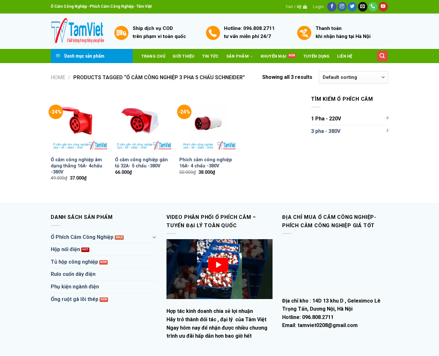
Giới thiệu (184, 56)
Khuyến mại (274, 56)
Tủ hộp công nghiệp (74, 262)
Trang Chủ (153, 56)
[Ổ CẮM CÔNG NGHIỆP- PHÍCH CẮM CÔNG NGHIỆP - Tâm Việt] (77, 31)
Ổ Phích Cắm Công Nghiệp (82, 237)
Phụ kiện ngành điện (75, 287)
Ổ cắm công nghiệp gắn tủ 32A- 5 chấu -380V (141, 163)
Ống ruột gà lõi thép (74, 299)
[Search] (382, 56)
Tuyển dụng (316, 56)
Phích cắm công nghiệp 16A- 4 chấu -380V (205, 163)
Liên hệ (345, 56)
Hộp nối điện (65, 249)
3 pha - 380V (325, 131)
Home (58, 77)
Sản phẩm (237, 56)
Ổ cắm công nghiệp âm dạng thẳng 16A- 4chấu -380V (76, 165)
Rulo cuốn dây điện (73, 274)
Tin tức (210, 56)
